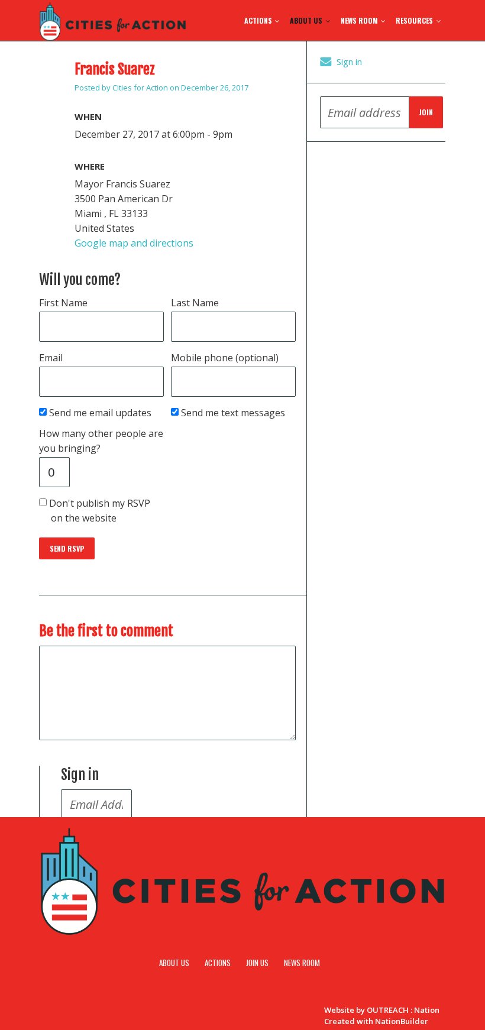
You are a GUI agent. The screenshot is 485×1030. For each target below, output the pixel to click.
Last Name (195, 302)
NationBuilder (401, 1021)
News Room (360, 20)
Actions (259, 20)
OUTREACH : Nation (403, 1010)
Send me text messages (234, 412)
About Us (307, 20)
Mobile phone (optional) (225, 357)
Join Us (257, 963)
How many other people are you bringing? (101, 441)
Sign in (349, 61)
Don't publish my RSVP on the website (100, 510)
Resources (415, 20)
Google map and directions (134, 243)
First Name (63, 302)
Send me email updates (101, 412)
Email (51, 357)
